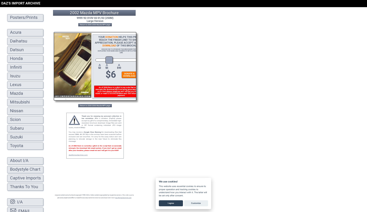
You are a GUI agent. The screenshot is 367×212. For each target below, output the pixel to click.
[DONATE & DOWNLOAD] (128, 79)
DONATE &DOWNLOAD (129, 74)
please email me (113, 91)
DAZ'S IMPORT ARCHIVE (20, 3)
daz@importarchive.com (78, 155)
